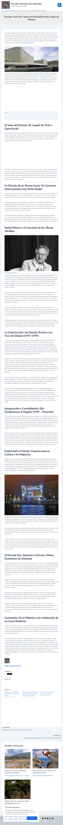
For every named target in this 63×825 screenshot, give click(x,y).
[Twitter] (45, 818)
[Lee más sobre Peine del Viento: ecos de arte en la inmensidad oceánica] (45, 758)
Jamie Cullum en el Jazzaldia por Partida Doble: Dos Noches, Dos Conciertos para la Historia (30, 693)
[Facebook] (42, 818)
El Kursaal (23, 644)
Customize (10, 818)
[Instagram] (47, 818)
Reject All (21, 818)
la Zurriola (42, 279)
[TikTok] (50, 818)
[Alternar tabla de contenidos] (6, 118)
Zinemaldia (34, 79)
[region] (21, 813)
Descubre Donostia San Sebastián (26, 4)
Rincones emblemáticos (18, 775)
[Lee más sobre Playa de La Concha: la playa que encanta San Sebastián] (18, 758)
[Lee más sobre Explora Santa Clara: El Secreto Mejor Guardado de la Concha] (18, 789)
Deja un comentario (9, 775)
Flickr (8, 272)
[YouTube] (52, 818)
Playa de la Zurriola (29, 42)
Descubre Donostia (15, 665)
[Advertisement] (31, 99)
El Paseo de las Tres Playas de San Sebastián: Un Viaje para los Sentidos (12, 693)
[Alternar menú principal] (59, 5)
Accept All (32, 818)
